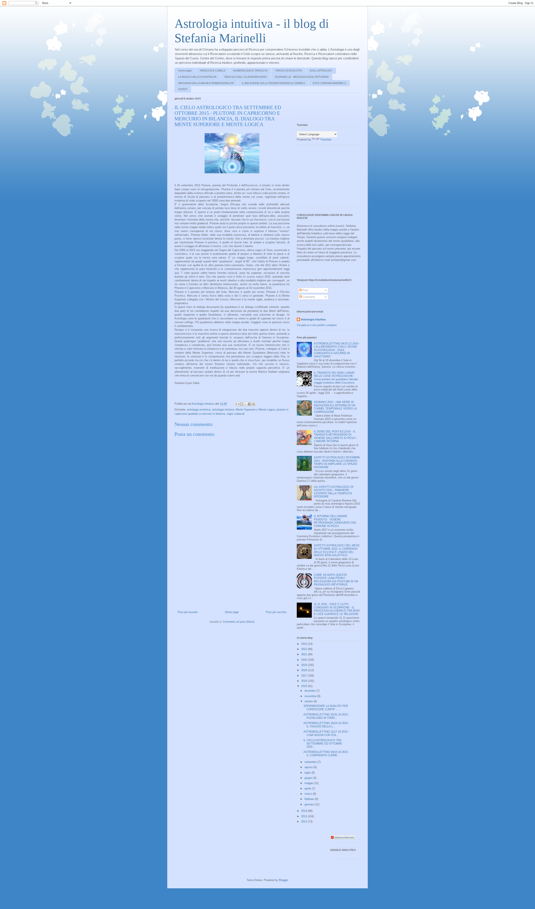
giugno (308, 777)
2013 (304, 816)
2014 (304, 810)
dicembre (310, 690)
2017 (304, 675)
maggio (309, 783)
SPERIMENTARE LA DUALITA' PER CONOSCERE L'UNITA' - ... (325, 707)
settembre (310, 762)
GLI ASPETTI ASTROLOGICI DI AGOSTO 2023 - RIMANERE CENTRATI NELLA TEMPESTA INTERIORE (333, 491)
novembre (310, 696)
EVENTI (182, 89)
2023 (304, 643)
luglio (308, 772)
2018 (304, 670)
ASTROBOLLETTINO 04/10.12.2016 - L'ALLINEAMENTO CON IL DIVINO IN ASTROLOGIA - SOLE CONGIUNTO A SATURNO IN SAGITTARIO (337, 350)
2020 (304, 659)
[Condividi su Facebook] (249, 404)
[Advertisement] (232, 569)
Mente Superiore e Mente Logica (255, 409)
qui (176, 272)
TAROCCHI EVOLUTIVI (288, 70)
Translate (325, 139)
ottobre (309, 701)
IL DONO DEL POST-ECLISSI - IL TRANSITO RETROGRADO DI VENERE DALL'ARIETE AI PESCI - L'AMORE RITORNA (335, 436)
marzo (308, 793)
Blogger (283, 880)
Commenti (308, 296)
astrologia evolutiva (198, 409)
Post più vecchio (276, 612)
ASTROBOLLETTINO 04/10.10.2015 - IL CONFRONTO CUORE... (326, 753)
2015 (304, 686)
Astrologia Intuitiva (313, 319)
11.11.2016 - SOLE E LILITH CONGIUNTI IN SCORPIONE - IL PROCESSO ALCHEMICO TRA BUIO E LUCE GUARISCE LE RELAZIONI (337, 609)
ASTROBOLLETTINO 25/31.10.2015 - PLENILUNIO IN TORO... (326, 716)
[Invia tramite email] (238, 404)
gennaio (309, 804)
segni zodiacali (236, 413)
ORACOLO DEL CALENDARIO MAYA (245, 76)
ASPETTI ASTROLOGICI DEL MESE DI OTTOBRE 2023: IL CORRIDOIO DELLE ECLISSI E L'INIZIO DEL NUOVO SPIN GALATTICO (337, 550)
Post (305, 290)
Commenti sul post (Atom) (238, 621)
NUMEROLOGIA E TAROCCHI (250, 70)
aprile (308, 788)
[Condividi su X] (245, 404)
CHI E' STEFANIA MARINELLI (329, 83)
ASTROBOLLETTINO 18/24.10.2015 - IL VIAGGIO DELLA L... (326, 725)
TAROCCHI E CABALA (212, 70)
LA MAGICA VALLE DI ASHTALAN (197, 76)
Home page (185, 70)
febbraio (309, 799)
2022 (304, 649)
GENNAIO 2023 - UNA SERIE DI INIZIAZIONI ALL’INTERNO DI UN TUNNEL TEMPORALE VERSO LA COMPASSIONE (335, 406)
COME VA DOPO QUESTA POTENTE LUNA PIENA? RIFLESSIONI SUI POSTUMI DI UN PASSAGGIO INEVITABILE (336, 579)
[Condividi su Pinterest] (253, 404)
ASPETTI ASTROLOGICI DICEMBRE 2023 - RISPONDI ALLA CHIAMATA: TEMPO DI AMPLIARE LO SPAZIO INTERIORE (337, 462)
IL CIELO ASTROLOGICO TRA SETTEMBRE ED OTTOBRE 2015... (322, 743)
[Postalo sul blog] (241, 404)
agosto (308, 767)
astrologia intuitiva (223, 409)
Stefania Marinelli (344, 837)
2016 (304, 680)
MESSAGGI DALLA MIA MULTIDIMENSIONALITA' (206, 83)
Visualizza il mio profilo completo (317, 325)
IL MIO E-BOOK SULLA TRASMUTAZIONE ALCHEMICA (273, 83)
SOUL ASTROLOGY (321, 70)
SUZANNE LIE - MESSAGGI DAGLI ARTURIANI (302, 76)
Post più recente (187, 612)
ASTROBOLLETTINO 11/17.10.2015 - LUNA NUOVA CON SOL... (326, 733)
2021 (304, 654)
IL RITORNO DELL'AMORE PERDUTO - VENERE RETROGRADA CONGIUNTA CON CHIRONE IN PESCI (335, 521)
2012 (304, 821)
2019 (304, 665)
